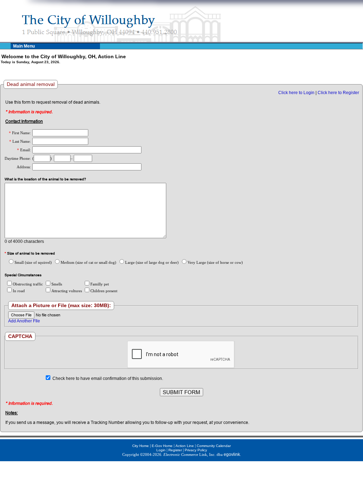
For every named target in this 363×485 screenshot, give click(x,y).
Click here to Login (296, 92)
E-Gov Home (162, 446)
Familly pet (99, 284)
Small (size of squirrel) (33, 262)
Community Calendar (214, 446)
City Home (140, 446)
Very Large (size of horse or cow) (215, 262)
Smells (56, 284)
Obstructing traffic (28, 284)
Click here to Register (338, 92)
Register (175, 450)
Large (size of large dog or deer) (152, 262)
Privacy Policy (196, 450)
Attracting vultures (66, 291)
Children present (103, 291)
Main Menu (24, 46)
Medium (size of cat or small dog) (88, 262)
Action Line (184, 446)
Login (161, 450)
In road (19, 291)
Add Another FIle (24, 320)
